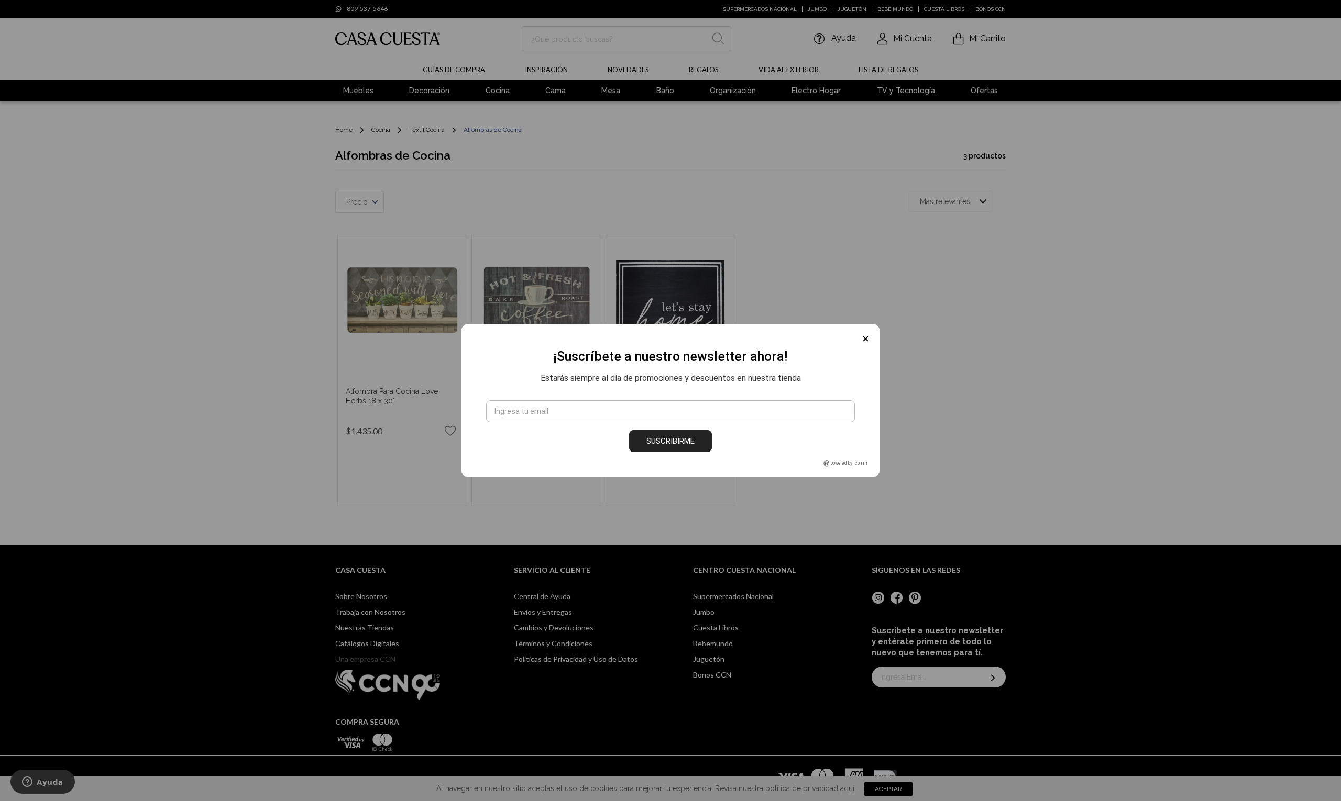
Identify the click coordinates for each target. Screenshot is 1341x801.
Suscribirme (670, 441)
